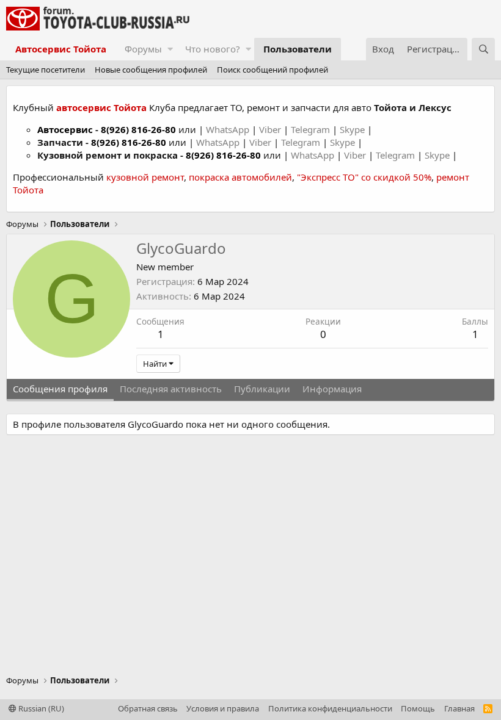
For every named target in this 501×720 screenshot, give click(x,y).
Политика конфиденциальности (330, 708)
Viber (270, 129)
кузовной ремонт (145, 177)
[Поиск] (483, 49)
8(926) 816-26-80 (138, 129)
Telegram (311, 129)
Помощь (418, 708)
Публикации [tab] (262, 389)
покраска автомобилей (240, 177)
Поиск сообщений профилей (272, 69)
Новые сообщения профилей (151, 69)
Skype (353, 129)
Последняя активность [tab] (171, 389)
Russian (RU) (40, 708)
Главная (459, 708)
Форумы (143, 49)
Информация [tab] (332, 389)
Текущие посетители (45, 69)
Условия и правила (222, 708)
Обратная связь (148, 708)
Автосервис (65, 129)
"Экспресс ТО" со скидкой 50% (364, 177)
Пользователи (297, 49)
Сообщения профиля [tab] (60, 389)
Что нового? (212, 49)
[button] (170, 49)
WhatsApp (229, 129)
